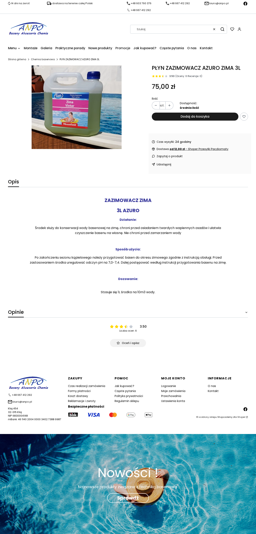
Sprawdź (128, 498)
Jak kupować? (124, 386)
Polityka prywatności (129, 396)
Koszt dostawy (78, 396)
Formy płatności (79, 391)
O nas (212, 386)
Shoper (241, 417)
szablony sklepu (208, 417)
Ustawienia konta (173, 401)
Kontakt (213, 391)
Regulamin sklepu (127, 401)
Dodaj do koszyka (195, 116)
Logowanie (168, 386)
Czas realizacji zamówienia (86, 386)
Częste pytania (125, 391)
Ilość (155, 99)
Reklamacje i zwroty (82, 401)
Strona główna (17, 59)
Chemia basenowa (43, 59)
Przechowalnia (171, 396)
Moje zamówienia (173, 391)
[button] (222, 29)
